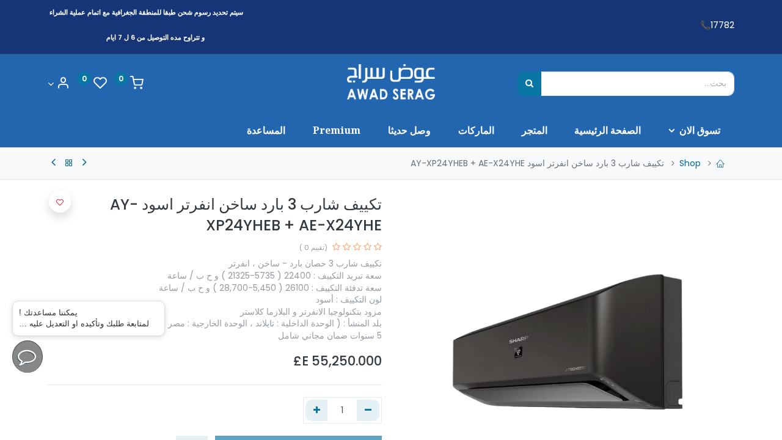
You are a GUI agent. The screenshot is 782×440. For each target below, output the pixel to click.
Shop (690, 163)
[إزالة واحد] (368, 411)
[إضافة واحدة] (316, 411)
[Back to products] (69, 163)
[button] (60, 202)
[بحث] (529, 84)
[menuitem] (608, 130)
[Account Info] (59, 84)
